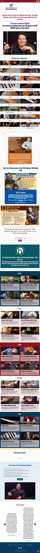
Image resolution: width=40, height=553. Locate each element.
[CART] (36, 1)
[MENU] (2, 1)
